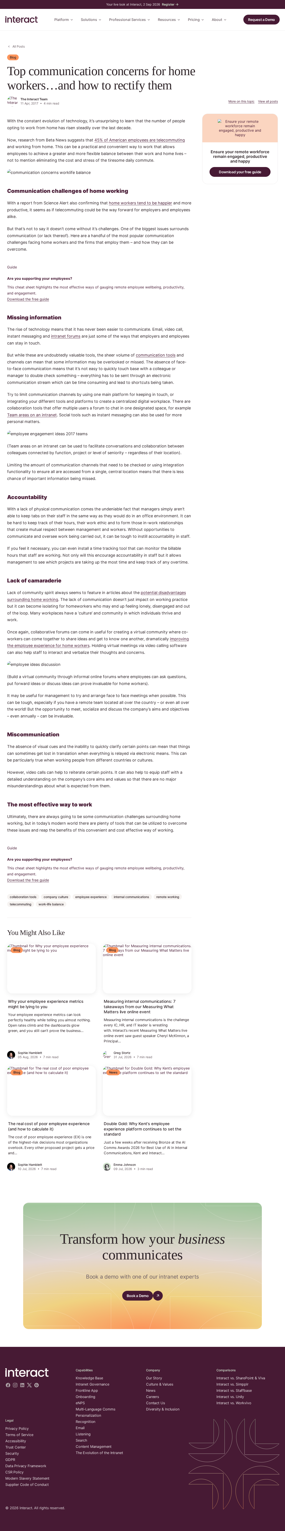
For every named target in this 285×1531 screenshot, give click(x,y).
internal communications (131, 897)
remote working (167, 897)
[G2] (36, 1385)
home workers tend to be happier (140, 203)
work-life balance (51, 904)
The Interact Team (34, 99)
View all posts (268, 101)
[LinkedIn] (22, 1385)
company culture (56, 897)
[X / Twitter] (29, 1385)
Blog (13, 57)
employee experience (91, 897)
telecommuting (20, 904)
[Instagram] (15, 1385)
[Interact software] (37, 1372)
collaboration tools (23, 897)
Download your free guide (240, 172)
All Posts (18, 46)
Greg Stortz (122, 1053)
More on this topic (241, 101)
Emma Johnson (125, 1164)
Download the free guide (28, 299)
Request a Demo (261, 19)
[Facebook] (8, 1385)
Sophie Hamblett (30, 1053)
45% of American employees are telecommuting (139, 140)
